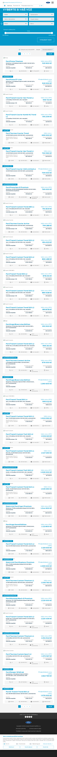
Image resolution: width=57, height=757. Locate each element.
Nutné (7, 744)
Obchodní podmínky (21, 728)
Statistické (22, 744)
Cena (28, 31)
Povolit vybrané (28, 747)
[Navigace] (52, 2)
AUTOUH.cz (34, 714)
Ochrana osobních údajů (35, 728)
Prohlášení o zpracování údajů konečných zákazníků (28, 731)
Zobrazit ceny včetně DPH (27, 49)
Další (50, 54)
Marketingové (36, 744)
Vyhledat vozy (46, 40)
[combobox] (15, 14)
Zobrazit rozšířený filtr (9, 29)
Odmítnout (11, 747)
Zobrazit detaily (47, 744)
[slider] (5, 33)
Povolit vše (45, 747)
